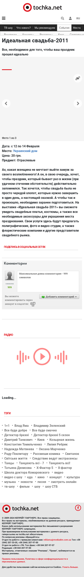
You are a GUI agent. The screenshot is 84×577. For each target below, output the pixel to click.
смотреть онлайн (63, 482)
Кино (61, 34)
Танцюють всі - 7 (31, 463)
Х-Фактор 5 (45, 468)
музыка (10, 482)
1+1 (7, 426)
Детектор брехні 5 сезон (52, 435)
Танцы (9, 463)
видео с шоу (13, 477)
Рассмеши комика (46, 454)
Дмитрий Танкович (18, 440)
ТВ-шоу (8, 27)
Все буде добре (15, 430)
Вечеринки (10, 34)
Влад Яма (21, 426)
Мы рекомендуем (45, 27)
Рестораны (46, 34)
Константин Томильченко (23, 444)
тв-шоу (9, 486)
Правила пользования (13, 559)
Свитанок (72, 454)
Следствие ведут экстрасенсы (54, 458)
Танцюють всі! (59, 463)
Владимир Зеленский (49, 426)
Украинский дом (25, 151)
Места (76, 27)
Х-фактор (65, 468)
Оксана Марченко (52, 449)
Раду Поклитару (16, 454)
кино (41, 477)
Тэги (7, 413)
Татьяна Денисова (18, 468)
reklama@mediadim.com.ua (57, 540)
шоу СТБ (51, 486)
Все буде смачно (44, 430)
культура (73, 477)
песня (42, 482)
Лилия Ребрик (57, 444)
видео (58, 472)
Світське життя (15, 458)
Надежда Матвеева (19, 449)
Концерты (28, 34)
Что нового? (23, 27)
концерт (55, 477)
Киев (41, 440)
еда (30, 477)
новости (27, 482)
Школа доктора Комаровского (26, 472)
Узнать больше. (70, 567)
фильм (24, 486)
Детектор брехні (16, 435)
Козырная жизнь (62, 440)
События (64, 27)
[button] (70, 18)
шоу (37, 486)
